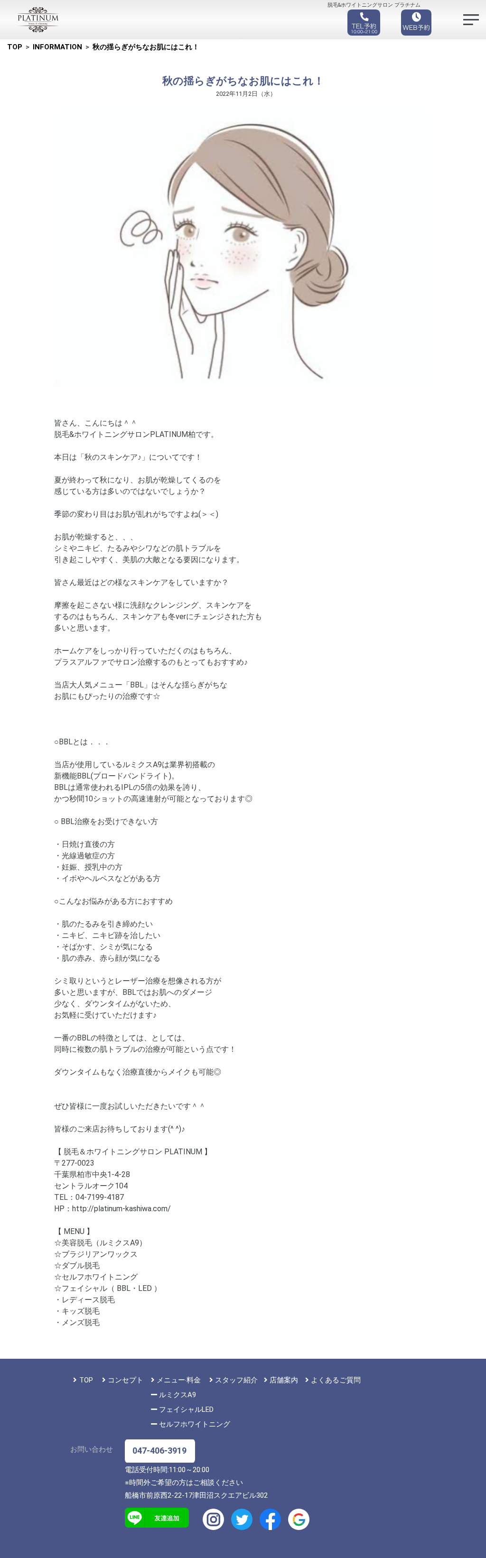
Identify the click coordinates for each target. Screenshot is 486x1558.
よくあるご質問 (336, 1380)
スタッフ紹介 (236, 1380)
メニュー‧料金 (179, 1380)
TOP (86, 1380)
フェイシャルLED (186, 1409)
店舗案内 (284, 1380)
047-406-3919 (159, 1450)
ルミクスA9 (177, 1395)
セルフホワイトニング (194, 1424)
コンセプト (125, 1380)
